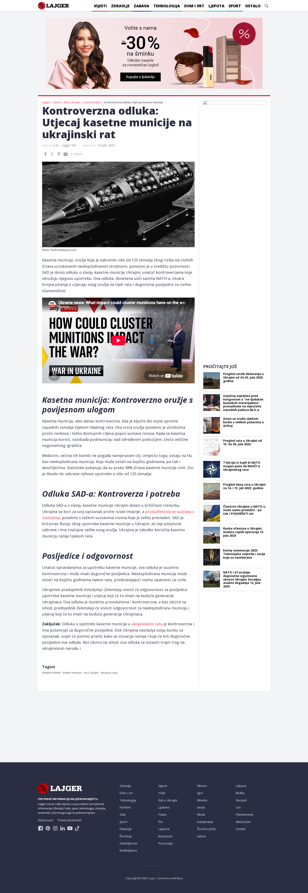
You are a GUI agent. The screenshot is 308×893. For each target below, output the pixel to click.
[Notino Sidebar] (234, 163)
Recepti (241, 800)
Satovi (201, 836)
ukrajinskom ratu (147, 623)
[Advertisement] (234, 295)
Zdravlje (125, 786)
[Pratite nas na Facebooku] (40, 828)
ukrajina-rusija (109, 672)
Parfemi (125, 807)
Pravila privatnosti (69, 820)
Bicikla (240, 793)
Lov (238, 807)
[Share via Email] (65, 154)
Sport (123, 822)
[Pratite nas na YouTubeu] (69, 828)
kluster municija (72, 672)
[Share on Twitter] (52, 154)
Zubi (122, 814)
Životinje (125, 836)
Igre (200, 793)
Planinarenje (244, 814)
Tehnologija (127, 800)
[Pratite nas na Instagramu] (55, 828)
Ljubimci (164, 807)
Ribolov (202, 800)
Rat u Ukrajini (167, 800)
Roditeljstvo (128, 850)
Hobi (161, 793)
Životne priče (206, 829)
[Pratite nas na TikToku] (77, 828)
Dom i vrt (126, 793)
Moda (201, 814)
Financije (125, 829)
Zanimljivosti (128, 843)
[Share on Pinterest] (59, 154)
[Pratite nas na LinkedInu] (62, 828)
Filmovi (202, 786)
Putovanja (165, 843)
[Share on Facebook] (45, 154)
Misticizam (243, 822)
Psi (160, 822)
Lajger (152, 878)
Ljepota (163, 829)
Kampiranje (205, 822)
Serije (201, 807)
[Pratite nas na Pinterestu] (47, 828)
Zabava (241, 786)
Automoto (165, 836)
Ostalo (240, 829)
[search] (266, 6)
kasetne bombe (51, 672)
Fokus (162, 814)
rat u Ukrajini (90, 672)
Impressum (45, 820)
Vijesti (162, 786)
